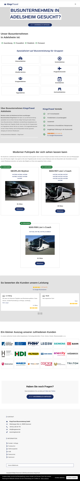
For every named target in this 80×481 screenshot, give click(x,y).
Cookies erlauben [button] (72, 477)
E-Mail (46, 391)
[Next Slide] (41, 313)
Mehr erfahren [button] (45, 478)
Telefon (53, 391)
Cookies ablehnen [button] (60, 477)
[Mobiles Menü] (75, 4)
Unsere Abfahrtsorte (13, 465)
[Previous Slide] (39, 313)
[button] (5, 302)
